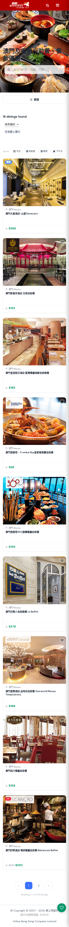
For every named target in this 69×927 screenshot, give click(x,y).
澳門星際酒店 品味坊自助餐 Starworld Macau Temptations (31, 693)
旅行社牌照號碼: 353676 (34, 914)
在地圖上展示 (12, 131)
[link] (34, 196)
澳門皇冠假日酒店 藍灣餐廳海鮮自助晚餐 (27, 372)
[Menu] (57, 5)
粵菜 (45, 151)
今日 (18, 151)
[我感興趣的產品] (61, 907)
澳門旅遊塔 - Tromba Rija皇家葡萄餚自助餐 (29, 452)
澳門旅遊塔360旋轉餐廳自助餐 (22, 532)
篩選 (36, 99)
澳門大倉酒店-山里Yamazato (22, 213)
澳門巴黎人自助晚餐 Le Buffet (22, 611)
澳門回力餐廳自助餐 (16, 770)
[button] (62, 162)
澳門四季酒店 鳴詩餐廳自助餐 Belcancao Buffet (32, 850)
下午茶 (59, 151)
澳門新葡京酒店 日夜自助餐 (20, 293)
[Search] (47, 5)
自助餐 (32, 151)
